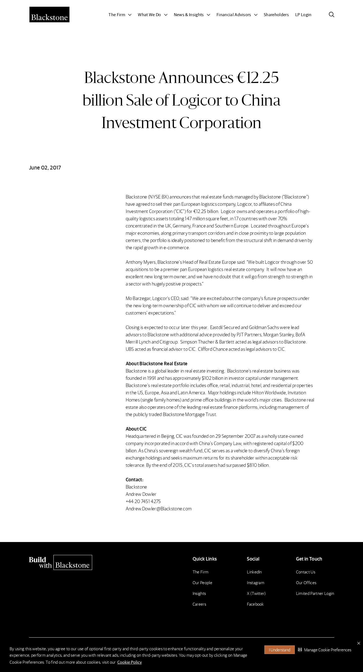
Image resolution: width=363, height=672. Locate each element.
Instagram (255, 582)
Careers (199, 604)
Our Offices (306, 582)
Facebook (255, 604)
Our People (202, 582)
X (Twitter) (256, 593)
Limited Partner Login (315, 593)
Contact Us (305, 572)
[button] (324, 649)
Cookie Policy (129, 662)
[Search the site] (331, 14)
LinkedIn (254, 572)
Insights (199, 593)
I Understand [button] (279, 649)
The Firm (201, 572)
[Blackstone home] (65, 562)
